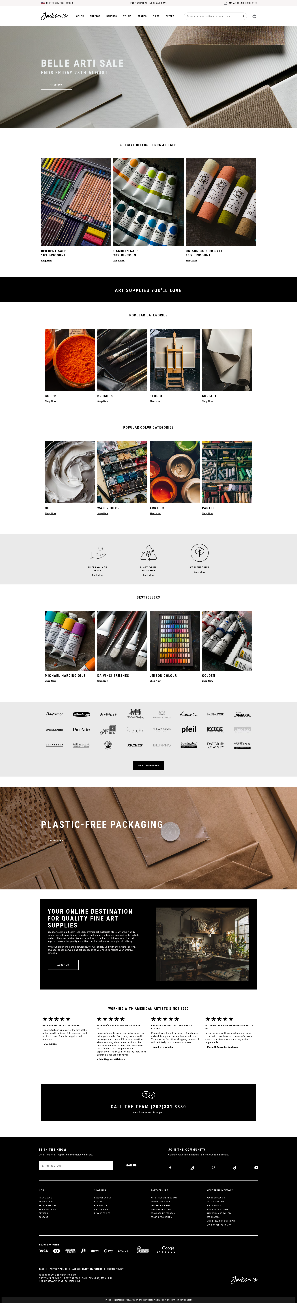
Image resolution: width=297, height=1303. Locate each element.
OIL (48, 508)
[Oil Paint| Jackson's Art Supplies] (70, 472)
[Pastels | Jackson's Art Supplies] (227, 472)
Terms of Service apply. (181, 1300)
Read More (56, 840)
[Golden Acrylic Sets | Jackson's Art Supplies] (227, 641)
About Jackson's (216, 1198)
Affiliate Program (161, 1209)
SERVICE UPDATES (47, 1205)
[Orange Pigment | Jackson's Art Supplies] (70, 360)
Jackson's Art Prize (217, 1209)
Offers (170, 16)
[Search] (243, 16)
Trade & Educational (162, 1217)
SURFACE (209, 396)
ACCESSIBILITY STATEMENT (87, 1269)
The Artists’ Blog (216, 1201)
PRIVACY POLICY (58, 1269)
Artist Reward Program (164, 1198)
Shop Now (50, 513)
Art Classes (213, 1217)
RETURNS (43, 1213)
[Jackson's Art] (55, 16)
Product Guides (102, 1198)
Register (251, 3)
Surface (95, 16)
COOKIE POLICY (115, 1269)
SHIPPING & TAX (47, 1201)
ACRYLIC (157, 508)
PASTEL (208, 508)
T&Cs (42, 1269)
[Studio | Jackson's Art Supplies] (175, 360)
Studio (127, 16)
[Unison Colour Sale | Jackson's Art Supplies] (221, 202)
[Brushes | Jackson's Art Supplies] (122, 360)
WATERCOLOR (108, 508)
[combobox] (211, 16)
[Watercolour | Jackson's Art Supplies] (122, 472)
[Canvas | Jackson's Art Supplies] (227, 360)
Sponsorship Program (163, 1213)
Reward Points (102, 1213)
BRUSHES (105, 396)
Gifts (156, 16)
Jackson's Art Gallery (219, 1213)
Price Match (100, 1205)
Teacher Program (160, 1205)
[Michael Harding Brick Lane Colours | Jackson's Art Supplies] (70, 641)
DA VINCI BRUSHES (113, 676)
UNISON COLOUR (163, 676)
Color (80, 16)
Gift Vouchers (102, 1209)
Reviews (98, 1201)
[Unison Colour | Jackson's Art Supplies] (175, 641)
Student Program (160, 1201)
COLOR (50, 396)
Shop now (56, 85)
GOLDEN (208, 676)
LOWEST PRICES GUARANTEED (149, 3)
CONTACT (43, 1217)
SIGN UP (131, 1165)
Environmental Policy (219, 1225)
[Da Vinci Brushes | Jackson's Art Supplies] (122, 641)
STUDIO (156, 396)
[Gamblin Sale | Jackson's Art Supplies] (148, 202)
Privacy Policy (159, 1300)
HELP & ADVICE (46, 1198)
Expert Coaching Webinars (221, 1221)
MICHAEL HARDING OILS (65, 676)
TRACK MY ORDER (47, 1209)
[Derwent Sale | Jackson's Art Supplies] (76, 202)
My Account (236, 3)
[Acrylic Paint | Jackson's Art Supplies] (175, 472)
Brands (142, 16)
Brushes (111, 16)
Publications (214, 1205)
